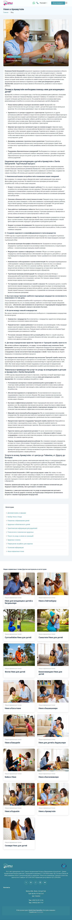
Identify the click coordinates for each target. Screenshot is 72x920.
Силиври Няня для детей (16, 846)
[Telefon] (37, 3)
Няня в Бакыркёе (12, 743)
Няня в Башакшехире (48, 708)
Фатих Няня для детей (15, 672)
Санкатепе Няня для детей (51, 637)
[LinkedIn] (40, 882)
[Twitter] (26, 882)
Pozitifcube (40, 912)
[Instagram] (35, 882)
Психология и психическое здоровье (20, 532)
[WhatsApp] (34, 3)
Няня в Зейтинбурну (47, 601)
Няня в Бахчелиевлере (49, 777)
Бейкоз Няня (10, 777)
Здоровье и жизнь (14, 540)
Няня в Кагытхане (13, 708)
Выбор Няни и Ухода (15, 517)
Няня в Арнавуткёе (13, 61)
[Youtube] (45, 882)
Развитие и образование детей (18, 521)
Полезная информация (16, 547)
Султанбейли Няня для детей (18, 637)
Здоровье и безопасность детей (19, 524)
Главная (5, 12)
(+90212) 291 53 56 (37, 900)
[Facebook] (31, 882)
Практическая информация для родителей (22, 528)
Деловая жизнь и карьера (17, 513)
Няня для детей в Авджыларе (52, 743)
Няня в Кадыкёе (12, 811)
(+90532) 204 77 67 (37, 902)
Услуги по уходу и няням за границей (20, 536)
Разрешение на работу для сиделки (20, 544)
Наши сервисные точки (16, 551)
